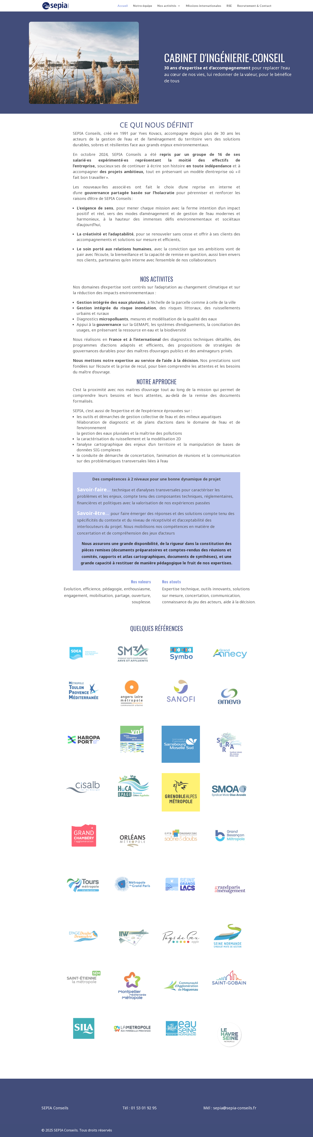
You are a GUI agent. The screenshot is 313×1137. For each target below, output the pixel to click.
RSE (229, 5)
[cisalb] (84, 798)
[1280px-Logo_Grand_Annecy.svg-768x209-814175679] (229, 665)
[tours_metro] (84, 896)
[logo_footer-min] (181, 665)
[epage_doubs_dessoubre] (84, 952)
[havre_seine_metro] (229, 1052)
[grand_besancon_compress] (229, 847)
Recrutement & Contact (254, 5)
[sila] (84, 1041)
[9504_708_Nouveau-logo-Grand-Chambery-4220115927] (84, 847)
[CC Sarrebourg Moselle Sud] (181, 761)
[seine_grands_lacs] (181, 896)
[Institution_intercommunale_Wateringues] (132, 952)
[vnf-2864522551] (132, 751)
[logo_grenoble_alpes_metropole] (181, 810)
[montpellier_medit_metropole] (132, 1003)
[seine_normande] (229, 954)
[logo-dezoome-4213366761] (132, 798)
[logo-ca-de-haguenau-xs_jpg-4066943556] (181, 1003)
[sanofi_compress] (181, 702)
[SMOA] (229, 807)
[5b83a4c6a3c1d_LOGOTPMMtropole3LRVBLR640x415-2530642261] (84, 702)
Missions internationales (203, 5)
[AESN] (181, 1041)
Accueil (123, 5)
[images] (181, 955)
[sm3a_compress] (132, 665)
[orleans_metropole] (132, 858)
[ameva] (229, 714)
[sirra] (229, 761)
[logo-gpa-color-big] (229, 906)
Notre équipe (142, 5)
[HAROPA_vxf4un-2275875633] (84, 751)
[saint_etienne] (84, 992)
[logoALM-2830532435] (132, 710)
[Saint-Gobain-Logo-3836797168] (229, 992)
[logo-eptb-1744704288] (181, 847)
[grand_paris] (132, 896)
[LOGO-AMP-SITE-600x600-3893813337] (132, 1041)
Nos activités (166, 5)
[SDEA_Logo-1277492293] (84, 665)
